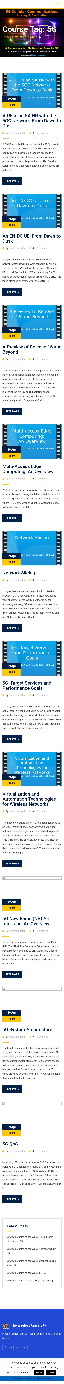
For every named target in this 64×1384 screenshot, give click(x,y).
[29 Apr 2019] (32, 90)
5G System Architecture (27, 1029)
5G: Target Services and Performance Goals (26, 685)
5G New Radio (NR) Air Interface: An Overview (25, 921)
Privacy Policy (44, 1378)
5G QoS (10, 1144)
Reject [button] (51, 1372)
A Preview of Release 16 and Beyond (32, 349)
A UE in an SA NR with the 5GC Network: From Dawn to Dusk (31, 121)
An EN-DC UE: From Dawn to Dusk (31, 238)
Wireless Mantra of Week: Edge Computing (30, 1280)
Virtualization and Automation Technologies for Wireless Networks (29, 799)
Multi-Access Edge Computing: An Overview (27, 469)
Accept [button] (39, 1372)
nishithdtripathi (17, 133)
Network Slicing (18, 573)
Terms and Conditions (23, 1378)
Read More (12, 181)
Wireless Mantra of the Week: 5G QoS (27, 1272)
